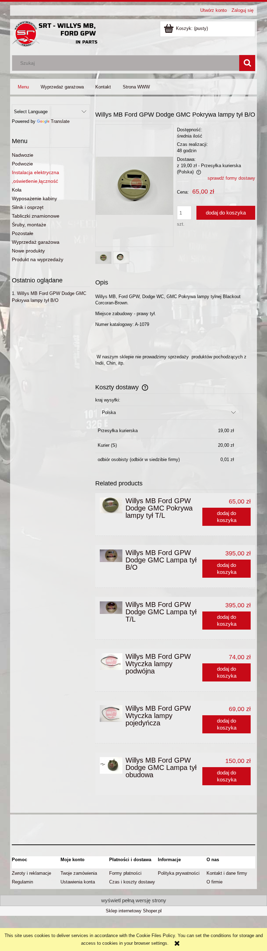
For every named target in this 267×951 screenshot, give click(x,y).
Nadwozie (22, 155)
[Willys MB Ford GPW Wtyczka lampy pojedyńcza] (111, 713)
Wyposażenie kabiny (34, 198)
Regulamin (22, 881)
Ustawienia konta (77, 881)
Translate (60, 121)
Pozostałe (22, 233)
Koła (17, 190)
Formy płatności (125, 873)
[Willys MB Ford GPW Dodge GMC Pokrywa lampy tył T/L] (111, 505)
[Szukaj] (247, 63)
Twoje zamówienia (78, 873)
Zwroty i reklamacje (31, 873)
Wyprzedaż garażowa (35, 242)
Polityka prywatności (179, 873)
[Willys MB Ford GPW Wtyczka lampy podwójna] (111, 661)
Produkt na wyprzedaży (37, 259)
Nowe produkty (28, 251)
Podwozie (22, 163)
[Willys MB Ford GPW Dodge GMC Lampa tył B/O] (111, 555)
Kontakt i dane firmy (227, 873)
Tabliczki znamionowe (35, 216)
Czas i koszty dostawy (132, 881)
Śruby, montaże (29, 224)
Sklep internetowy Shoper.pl (134, 910)
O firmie (214, 881)
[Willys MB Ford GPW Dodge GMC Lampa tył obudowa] (111, 765)
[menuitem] (23, 87)
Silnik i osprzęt (27, 207)
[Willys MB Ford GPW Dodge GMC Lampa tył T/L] (111, 607)
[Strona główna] (55, 33)
